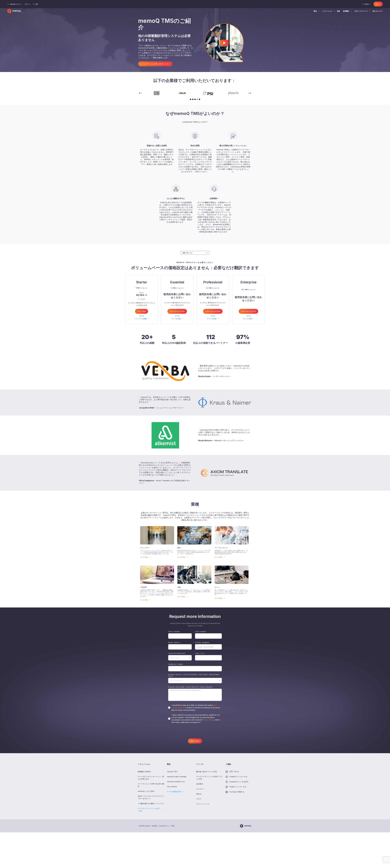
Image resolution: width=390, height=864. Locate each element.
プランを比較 (176, 319)
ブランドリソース (202, 804)
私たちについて (378, 11)
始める (378, 4)
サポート (27, 4)
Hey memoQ (172, 787)
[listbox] (180, 657)
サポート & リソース (361, 11)
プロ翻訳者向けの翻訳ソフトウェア (151, 804)
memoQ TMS (172, 772)
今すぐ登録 (141, 311)
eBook (198, 794)
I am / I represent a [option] (176, 680)
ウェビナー (200, 789)
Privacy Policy (208, 720)
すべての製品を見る (174, 792)
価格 (338, 11)
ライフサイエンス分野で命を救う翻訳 (151, 785)
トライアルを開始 (140, 319)
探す (36, 4)
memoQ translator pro (176, 782)
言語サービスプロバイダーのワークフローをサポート (151, 797)
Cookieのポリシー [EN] (166, 826)
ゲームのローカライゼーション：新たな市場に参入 (151, 777)
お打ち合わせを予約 (177, 311)
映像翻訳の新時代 (144, 772)
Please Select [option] (174, 658)
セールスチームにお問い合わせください (155, 64)
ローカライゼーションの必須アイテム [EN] (209, 777)
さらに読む (144, 557)
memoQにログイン (16, 4)
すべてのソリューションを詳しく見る (149, 809)
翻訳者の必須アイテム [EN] (206, 772)
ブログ (198, 799)
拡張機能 (346, 11)
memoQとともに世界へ (146, 791)
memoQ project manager (177, 777)
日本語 (366, 4)
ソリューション (327, 11)
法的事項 (154, 826)
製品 (315, 11)
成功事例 (199, 784)
